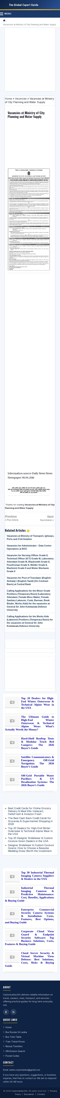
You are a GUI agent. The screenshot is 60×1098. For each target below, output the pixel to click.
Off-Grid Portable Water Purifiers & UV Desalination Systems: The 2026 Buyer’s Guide (37, 780)
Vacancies (21, 98)
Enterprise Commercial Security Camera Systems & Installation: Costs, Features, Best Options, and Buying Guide (29, 916)
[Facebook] (6, 1012)
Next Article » (47, 520)
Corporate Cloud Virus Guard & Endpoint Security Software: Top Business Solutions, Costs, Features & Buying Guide (29, 938)
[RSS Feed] (13, 1012)
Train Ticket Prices (15, 1041)
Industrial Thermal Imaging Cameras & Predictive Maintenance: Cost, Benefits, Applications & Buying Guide (29, 894)
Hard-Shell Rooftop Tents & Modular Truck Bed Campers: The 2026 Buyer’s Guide (37, 743)
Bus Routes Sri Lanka (16, 1032)
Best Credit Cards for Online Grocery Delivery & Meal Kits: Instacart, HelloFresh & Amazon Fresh (29, 811)
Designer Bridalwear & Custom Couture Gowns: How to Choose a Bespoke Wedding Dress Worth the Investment (31, 848)
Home (8, 98)
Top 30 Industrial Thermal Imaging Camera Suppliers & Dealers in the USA (37, 875)
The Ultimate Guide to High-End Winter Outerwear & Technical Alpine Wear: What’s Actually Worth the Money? (29, 723)
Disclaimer (29, 1094)
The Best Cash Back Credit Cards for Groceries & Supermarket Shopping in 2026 (30, 821)
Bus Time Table (13, 1037)
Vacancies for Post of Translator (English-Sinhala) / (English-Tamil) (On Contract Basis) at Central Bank (29, 581)
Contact (41, 1094)
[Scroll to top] (53, 1092)
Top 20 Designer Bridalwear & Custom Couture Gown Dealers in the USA (30, 839)
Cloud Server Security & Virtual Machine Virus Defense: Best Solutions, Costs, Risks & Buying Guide (29, 959)
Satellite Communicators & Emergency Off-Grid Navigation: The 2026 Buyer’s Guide (37, 762)
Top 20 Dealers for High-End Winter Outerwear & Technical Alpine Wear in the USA (37, 703)
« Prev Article (11, 520)
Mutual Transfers (14, 1046)
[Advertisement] (30, 59)
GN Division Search (15, 1051)
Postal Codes (12, 1056)
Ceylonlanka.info (19, 1091)
